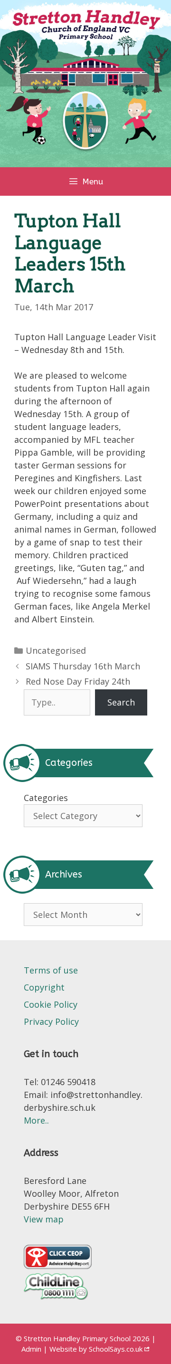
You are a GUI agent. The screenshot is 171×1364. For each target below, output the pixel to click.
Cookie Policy (50, 1004)
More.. (36, 1120)
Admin (32, 1349)
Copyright (44, 987)
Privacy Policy (51, 1021)
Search (121, 702)
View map (44, 1219)
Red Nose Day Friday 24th (78, 681)
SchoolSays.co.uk (115, 1349)
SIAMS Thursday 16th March (83, 666)
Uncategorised (56, 650)
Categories (46, 797)
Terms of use (51, 970)
